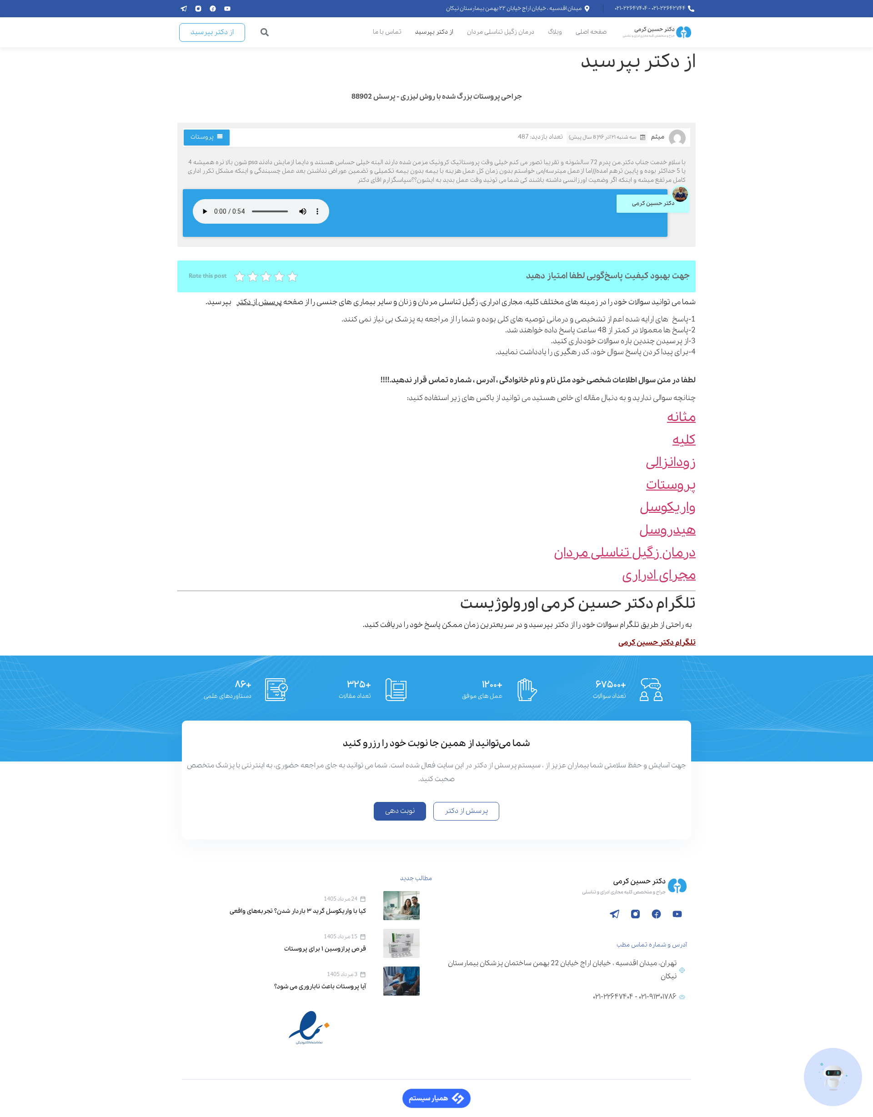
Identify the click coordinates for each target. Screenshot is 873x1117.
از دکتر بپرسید (434, 32)
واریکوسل (668, 507)
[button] (264, 32)
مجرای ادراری (659, 575)
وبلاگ (555, 32)
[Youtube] (227, 8)
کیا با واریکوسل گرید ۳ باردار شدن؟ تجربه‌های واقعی (298, 911)
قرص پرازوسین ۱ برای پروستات (325, 949)
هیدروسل (667, 530)
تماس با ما (387, 32)
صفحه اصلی (591, 32)
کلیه (684, 440)
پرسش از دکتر (259, 302)
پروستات (202, 137)
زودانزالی (671, 462)
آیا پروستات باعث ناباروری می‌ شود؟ (320, 986)
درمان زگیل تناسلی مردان (500, 32)
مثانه (681, 417)
